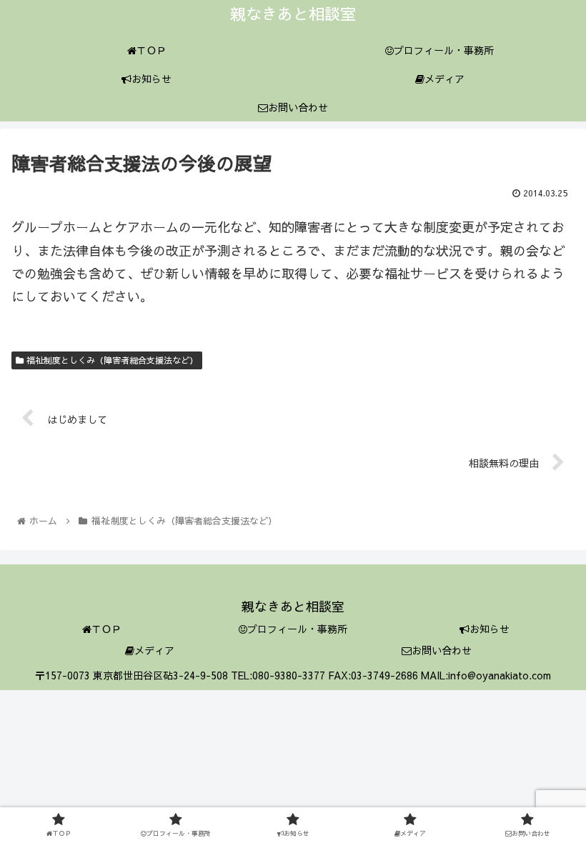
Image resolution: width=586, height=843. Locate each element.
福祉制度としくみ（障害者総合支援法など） (111, 360)
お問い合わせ (442, 650)
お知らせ (490, 629)
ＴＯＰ (106, 629)
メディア (154, 650)
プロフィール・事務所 (297, 629)
